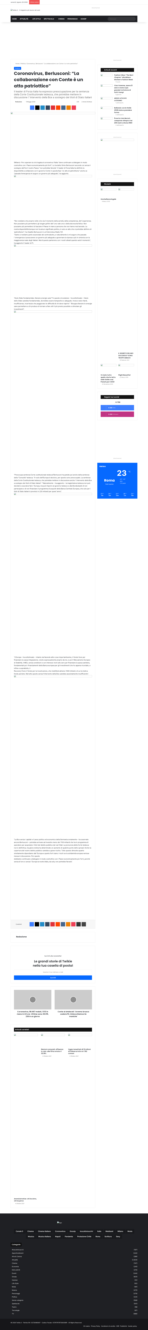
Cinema (61, 19)
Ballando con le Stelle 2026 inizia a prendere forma (123, 110)
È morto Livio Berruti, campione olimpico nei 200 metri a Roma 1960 (123, 120)
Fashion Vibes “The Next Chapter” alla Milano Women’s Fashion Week (123, 77)
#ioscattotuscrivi (18, 1250)
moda (130, 1231)
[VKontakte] (63, 107)
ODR (117, 1326)
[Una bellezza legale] (108, 192)
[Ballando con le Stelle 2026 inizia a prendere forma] (107, 111)
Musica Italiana (44, 1236)
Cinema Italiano (44, 1231)
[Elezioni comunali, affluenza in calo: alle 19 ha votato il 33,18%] (53, 1040)
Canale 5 (19, 1231)
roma (98, 1236)
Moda (14, 1287)
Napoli (57, 1236)
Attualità (24, 19)
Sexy (118, 1236)
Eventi (14, 1273)
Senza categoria (17, 1300)
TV (13, 1314)
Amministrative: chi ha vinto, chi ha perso (25, 1200)
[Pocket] (74, 107)
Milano (120, 1231)
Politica (23, 63)
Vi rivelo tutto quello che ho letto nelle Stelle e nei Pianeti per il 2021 (108, 378)
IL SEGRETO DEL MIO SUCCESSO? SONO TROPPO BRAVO (125, 355)
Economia (15, 1266)
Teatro (14, 1307)
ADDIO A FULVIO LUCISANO (120, 99)
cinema (30, 1231)
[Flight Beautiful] (126, 368)
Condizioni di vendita (108, 1326)
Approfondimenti (17, 1253)
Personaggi (72, 19)
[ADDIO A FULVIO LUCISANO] (107, 101)
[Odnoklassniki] (68, 107)
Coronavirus (60, 1231)
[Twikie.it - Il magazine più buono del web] (25, 10)
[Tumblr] (48, 107)
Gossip (83, 19)
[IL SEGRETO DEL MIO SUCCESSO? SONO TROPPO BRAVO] (126, 269)
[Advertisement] (74, 40)
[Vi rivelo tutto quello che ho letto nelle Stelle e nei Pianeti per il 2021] (108, 368)
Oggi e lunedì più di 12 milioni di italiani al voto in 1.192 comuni (79, 1051)
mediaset (109, 1231)
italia (99, 1231)
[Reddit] (58, 107)
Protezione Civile (84, 1236)
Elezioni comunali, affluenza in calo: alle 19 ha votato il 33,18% (52, 1051)
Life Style (36, 19)
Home (14, 19)
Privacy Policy (95, 1326)
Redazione (18, 102)
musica (31, 1236)
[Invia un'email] (22, 102)
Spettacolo (49, 19)
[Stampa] (84, 924)
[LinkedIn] (42, 107)
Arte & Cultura (17, 1256)
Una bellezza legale (108, 199)
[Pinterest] (53, 107)
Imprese (15, 1280)
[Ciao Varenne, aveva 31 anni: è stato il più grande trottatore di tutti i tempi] (107, 88)
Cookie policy (132, 1326)
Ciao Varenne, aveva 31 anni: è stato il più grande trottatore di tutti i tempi (123, 88)
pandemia (69, 1236)
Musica (14, 1290)
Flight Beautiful (124, 375)
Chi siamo (86, 1326)
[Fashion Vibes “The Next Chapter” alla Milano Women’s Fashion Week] (107, 78)
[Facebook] (32, 107)
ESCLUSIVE (16, 1270)
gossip (73, 1231)
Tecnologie (16, 1310)
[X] (37, 107)
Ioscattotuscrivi (86, 1231)
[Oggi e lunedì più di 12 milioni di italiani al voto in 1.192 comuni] (80, 1040)
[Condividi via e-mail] (78, 924)
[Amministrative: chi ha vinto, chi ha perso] (26, 1115)
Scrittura (108, 1236)
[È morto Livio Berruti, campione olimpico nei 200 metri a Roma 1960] (107, 121)
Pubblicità (123, 1326)
